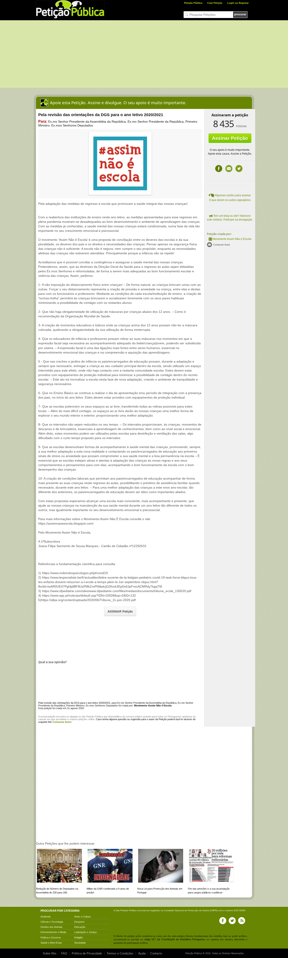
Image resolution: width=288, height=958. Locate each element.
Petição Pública (193, 3)
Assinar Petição (230, 138)
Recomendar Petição (228, 168)
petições (83, 719)
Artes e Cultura (82, 916)
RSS (241, 920)
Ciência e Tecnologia (51, 921)
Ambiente (45, 916)
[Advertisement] (144, 54)
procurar (240, 14)
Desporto (79, 921)
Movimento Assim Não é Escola (232, 239)
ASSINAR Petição (120, 611)
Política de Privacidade (87, 953)
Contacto (156, 953)
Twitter (239, 168)
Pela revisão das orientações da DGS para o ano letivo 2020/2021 (74, 702)
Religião (78, 937)
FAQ (64, 953)
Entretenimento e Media (53, 932)
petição (51, 716)
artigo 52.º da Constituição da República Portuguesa (174, 939)
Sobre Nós (49, 953)
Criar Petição (214, 3)
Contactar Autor (221, 244)
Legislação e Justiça (85, 932)
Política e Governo (50, 937)
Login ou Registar (238, 3)
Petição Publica (94, 716)
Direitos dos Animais (51, 927)
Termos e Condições (120, 953)
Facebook (218, 168)
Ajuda (142, 953)
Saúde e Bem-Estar (51, 942)
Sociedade (80, 942)
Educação (79, 927)
